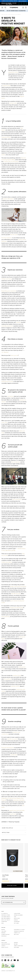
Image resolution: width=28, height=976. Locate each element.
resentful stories (15, 686)
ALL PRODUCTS (4, 913)
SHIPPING (16, 942)
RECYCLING (16, 934)
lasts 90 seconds (15, 593)
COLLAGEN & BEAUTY (5, 916)
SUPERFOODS (4, 921)
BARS (2, 923)
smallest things (17, 675)
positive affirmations (8, 199)
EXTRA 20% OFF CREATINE (6, 3)
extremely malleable (18, 800)
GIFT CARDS (16, 923)
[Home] (14, 7)
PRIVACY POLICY (4, 947)
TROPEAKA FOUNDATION (19, 931)
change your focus (6, 279)
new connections (17, 499)
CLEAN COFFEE (17, 913)
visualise (18, 322)
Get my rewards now (8, 902)
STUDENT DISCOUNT (5, 934)
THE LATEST (3, 931)
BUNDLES (16, 919)
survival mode (13, 103)
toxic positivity (5, 616)
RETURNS (16, 944)
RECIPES (3, 929)
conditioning (13, 755)
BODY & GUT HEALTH (5, 919)
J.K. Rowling (4, 352)
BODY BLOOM (17, 918)
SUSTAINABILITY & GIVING (19, 929)
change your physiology (16, 607)
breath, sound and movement (18, 586)
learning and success (7, 381)
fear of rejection (15, 462)
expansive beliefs (6, 137)
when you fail (14, 355)
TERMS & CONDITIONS (18, 945)
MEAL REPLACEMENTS (5, 918)
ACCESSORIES (17, 921)
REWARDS (3, 932)
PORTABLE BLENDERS (18, 915)
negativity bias (6, 85)
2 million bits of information (11, 161)
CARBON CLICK (17, 932)
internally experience (7, 326)
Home (2, 14)
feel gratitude (7, 679)
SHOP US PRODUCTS (22, 1)
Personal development (7, 747)
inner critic (4, 422)
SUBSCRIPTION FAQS (5, 944)
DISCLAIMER (16, 947)
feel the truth (13, 234)
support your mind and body (16, 810)
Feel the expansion (6, 238)
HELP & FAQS (4, 942)
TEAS (15, 916)
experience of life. (13, 72)
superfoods (13, 814)
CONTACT (3, 945)
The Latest (5, 14)
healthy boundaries (6, 562)
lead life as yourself (12, 739)
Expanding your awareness (8, 291)
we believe (11, 396)
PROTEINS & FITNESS (5, 915)
